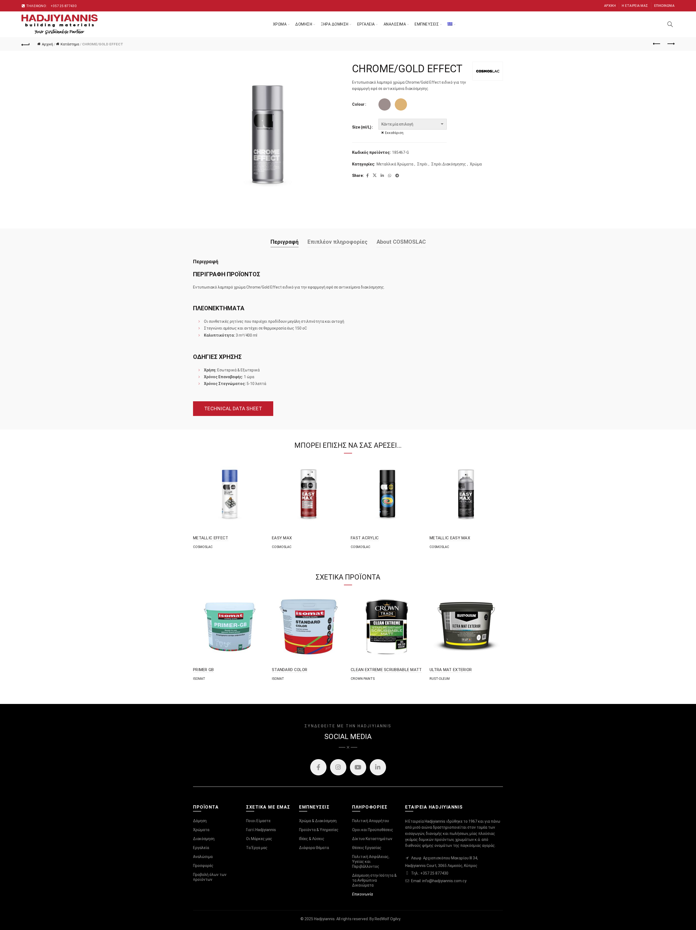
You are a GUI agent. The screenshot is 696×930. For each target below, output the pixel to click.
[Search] (670, 24)
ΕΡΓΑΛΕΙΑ (366, 24)
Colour (358, 104)
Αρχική (610, 6)
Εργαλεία (201, 848)
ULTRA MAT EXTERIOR (451, 669)
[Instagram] (338, 767)
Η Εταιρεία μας (635, 6)
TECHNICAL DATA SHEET (233, 408)
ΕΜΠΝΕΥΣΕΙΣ (427, 24)
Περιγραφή (285, 242)
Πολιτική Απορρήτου (370, 821)
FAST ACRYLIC (365, 538)
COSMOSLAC (203, 547)
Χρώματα (201, 830)
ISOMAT (199, 679)
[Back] (25, 44)
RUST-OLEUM (440, 679)
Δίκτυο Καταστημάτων (372, 839)
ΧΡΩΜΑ (280, 24)
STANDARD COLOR (289, 669)
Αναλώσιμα (203, 856)
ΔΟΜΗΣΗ (303, 24)
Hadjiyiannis (324, 919)
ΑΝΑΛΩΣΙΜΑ (395, 24)
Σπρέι (422, 164)
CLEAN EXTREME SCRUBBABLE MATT (386, 669)
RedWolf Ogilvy (387, 919)
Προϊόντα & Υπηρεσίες (318, 830)
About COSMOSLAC (401, 242)
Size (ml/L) (361, 127)
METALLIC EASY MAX (450, 538)
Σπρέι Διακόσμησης (448, 164)
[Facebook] (318, 767)
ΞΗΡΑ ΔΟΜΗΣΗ (335, 24)
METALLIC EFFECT (210, 538)
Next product (670, 44)
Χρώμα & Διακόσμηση (318, 821)
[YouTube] (358, 767)
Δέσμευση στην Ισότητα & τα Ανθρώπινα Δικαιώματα (374, 880)
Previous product (657, 44)
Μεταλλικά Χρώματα (395, 164)
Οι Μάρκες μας (259, 839)
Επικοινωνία (664, 6)
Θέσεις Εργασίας (366, 848)
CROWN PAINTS (363, 679)
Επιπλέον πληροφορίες (337, 242)
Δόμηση (200, 821)
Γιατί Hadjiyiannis (261, 830)
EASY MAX (282, 538)
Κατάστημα (70, 44)
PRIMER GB (203, 669)
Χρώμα (476, 164)
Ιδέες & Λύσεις (311, 839)
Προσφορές (203, 865)
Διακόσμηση (204, 839)
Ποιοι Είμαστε (258, 821)
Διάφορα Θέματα (314, 848)
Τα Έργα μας (257, 848)
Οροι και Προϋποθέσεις (372, 830)
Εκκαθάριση (394, 133)
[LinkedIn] (378, 767)
